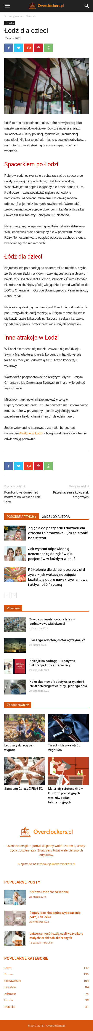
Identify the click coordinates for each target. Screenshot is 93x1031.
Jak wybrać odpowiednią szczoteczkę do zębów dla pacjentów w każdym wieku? (51, 554)
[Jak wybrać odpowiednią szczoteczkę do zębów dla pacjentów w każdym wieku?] (15, 553)
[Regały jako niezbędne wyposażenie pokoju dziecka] (15, 918)
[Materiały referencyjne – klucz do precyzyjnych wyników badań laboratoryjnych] (68, 771)
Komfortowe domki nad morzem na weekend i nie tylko (22, 496)
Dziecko (31, 16)
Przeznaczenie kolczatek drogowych (71, 494)
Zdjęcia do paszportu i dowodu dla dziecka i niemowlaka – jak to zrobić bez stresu (58, 533)
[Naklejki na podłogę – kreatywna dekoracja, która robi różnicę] (15, 666)
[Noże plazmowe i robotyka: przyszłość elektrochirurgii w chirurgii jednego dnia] (15, 687)
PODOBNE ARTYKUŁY (22, 516)
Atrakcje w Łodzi (31, 433)
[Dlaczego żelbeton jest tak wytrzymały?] (15, 645)
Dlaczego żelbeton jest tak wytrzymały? (57, 640)
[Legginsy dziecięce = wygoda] (24, 728)
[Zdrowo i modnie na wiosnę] (15, 897)
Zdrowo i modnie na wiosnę (49, 892)
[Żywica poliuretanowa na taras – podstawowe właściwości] (15, 624)
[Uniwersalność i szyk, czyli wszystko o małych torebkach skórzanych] (15, 938)
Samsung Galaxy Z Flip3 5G (23, 788)
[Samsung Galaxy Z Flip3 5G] (24, 771)
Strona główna (13, 16)
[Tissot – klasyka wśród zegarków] (68, 728)
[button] (87, 6)
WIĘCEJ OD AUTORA (56, 516)
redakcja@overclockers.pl (57, 864)
